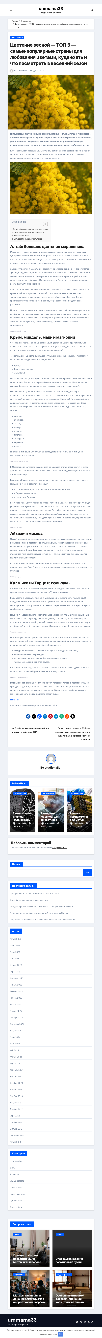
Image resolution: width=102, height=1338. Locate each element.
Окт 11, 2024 (18, 826)
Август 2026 (15, 939)
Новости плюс (16, 1187)
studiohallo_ (23, 70)
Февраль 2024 (16, 1070)
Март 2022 (15, 1115)
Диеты (13, 1168)
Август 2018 (15, 1142)
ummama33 (51, 8)
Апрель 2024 (16, 1057)
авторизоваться (59, 847)
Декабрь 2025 (16, 991)
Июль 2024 (15, 1037)
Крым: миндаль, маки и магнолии (28, 232)
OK (60, 1334)
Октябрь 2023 (16, 1096)
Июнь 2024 (15, 1043)
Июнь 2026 (15, 952)
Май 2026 (14, 958)
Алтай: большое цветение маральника (30, 229)
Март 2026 (15, 971)
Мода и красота (17, 1181)
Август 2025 (15, 1004)
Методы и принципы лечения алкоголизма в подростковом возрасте (42, 906)
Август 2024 (15, 1030)
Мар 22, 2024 (76, 826)
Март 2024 (15, 1063)
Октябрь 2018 (16, 1129)
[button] (44, 224)
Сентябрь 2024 (17, 1024)
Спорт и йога (16, 1207)
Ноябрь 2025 (16, 998)
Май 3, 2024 (46, 826)
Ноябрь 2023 (16, 1089)
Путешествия (17, 37)
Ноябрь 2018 (16, 1122)
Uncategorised (16, 1161)
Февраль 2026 (16, 978)
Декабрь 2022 (16, 1109)
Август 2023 (15, 1102)
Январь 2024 (16, 1076)
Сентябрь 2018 (17, 1135)
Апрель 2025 (16, 1011)
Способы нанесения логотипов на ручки (29, 900)
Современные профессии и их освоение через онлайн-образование (42, 919)
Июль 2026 (15, 945)
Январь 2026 (16, 985)
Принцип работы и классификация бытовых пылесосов (36, 893)
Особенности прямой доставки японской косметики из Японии (39, 913)
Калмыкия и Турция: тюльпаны (28, 239)
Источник (14, 699)
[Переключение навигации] (11, 9)
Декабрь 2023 (16, 1083)
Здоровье (14, 1174)
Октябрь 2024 (16, 1017)
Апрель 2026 (16, 965)
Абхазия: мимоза (21, 235)
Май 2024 (14, 1050)
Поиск (16, 864)
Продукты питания (18, 1194)
